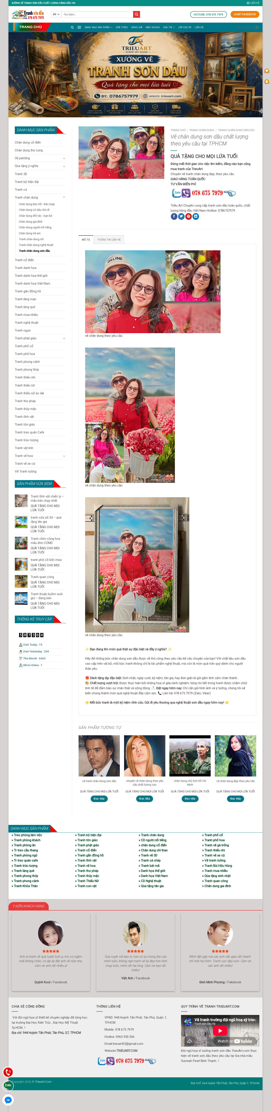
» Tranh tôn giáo (86, 840)
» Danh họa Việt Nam (153, 876)
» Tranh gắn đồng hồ (89, 855)
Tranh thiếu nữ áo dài (29, 393)
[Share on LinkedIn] (195, 216)
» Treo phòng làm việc (27, 835)
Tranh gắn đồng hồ (28, 291)
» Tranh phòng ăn (24, 845)
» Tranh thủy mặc (87, 876)
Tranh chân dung (26, 197)
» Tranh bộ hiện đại (88, 835)
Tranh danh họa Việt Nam (32, 283)
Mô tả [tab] (86, 239)
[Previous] (79, 772)
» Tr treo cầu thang (25, 850)
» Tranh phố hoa (213, 840)
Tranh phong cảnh (27, 362)
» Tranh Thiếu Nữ (87, 881)
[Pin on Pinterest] (188, 216)
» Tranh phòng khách (26, 840)
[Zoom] (84, 174)
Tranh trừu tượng (26, 440)
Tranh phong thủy (27, 369)
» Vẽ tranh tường (213, 860)
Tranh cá (21, 190)
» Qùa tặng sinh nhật (216, 876)
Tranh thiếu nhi (25, 377)
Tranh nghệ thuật (26, 323)
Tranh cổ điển (24, 260)
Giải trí (167, 27)
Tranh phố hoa (25, 354)
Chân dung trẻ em (30, 233)
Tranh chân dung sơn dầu (34, 250)
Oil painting (22, 158)
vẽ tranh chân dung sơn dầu (99, 781)
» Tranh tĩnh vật (86, 860)
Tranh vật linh (24, 448)
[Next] (256, 772)
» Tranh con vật (86, 886)
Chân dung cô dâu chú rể (34, 209)
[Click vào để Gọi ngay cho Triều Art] (213, 192)
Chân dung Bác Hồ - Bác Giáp (37, 204)
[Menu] (79, 27)
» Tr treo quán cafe (25, 860)
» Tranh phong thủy (25, 876)
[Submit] (136, 14)
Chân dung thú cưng (29, 150)
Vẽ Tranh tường (25, 471)
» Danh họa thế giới (152, 871)
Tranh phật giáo (25, 338)
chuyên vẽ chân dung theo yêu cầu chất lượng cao (144, 782)
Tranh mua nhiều (26, 315)
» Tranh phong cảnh (25, 881)
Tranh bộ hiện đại (27, 182)
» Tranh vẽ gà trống (215, 845)
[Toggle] (64, 158)
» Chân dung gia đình (216, 886)
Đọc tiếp (99, 798)
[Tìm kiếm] (72, 27)
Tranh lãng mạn (25, 299)
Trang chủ (178, 130)
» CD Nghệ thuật (150, 881)
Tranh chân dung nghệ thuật (36, 245)
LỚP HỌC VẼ (184, 27)
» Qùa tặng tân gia (151, 886)
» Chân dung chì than (153, 850)
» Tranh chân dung (151, 835)
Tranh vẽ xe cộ (25, 464)
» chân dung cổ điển (153, 845)
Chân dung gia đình (31, 221)
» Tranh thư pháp (86, 871)
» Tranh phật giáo (87, 845)
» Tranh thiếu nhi (213, 850)
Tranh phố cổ (24, 346)
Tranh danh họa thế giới (31, 276)
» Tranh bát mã (149, 866)
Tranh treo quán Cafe (29, 432)
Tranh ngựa (22, 330)
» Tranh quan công (215, 881)
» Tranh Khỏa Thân (25, 886)
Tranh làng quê (25, 307)
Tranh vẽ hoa (24, 456)
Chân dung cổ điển (28, 142)
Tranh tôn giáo (25, 424)
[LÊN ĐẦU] (267, 71)
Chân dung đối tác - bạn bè (35, 215)
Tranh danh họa (25, 268)
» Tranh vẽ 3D (148, 855)
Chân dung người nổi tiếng (35, 227)
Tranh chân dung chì (31, 239)
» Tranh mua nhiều (215, 871)
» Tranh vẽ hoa (85, 866)
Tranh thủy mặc (25, 409)
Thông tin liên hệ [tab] (109, 239)
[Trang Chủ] (32, 27)
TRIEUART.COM (126, 1051)
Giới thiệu (122, 27)
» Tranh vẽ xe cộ (213, 855)
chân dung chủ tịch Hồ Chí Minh (190, 782)
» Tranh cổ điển (86, 850)
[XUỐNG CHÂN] (267, 81)
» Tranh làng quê (23, 871)
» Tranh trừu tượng (24, 866)
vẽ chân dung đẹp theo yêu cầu (235, 781)
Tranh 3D (21, 174)
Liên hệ (199, 27)
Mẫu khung (153, 27)
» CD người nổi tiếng (152, 840)
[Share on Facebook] (174, 216)
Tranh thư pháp (25, 401)
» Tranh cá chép (150, 860)
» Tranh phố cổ (212, 835)
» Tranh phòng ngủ (24, 855)
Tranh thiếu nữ (25, 385)
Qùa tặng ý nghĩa (26, 166)
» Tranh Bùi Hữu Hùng (217, 866)
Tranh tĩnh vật (24, 417)
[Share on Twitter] (181, 216)
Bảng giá (136, 27)
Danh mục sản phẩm (97, 27)
